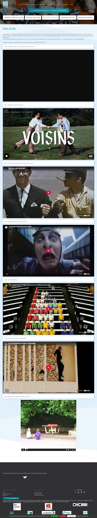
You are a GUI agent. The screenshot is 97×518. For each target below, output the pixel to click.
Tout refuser (63, 516)
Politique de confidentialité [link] (82, 516)
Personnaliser (71, 516)
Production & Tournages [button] (53, 4)
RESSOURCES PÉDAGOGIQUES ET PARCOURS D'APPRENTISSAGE (49, 10)
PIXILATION (9, 28)
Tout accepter (54, 516)
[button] (93, 458)
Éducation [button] (64, 4)
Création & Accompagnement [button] (37, 4)
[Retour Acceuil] (5, 4)
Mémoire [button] (72, 4)
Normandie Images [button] (23, 4)
